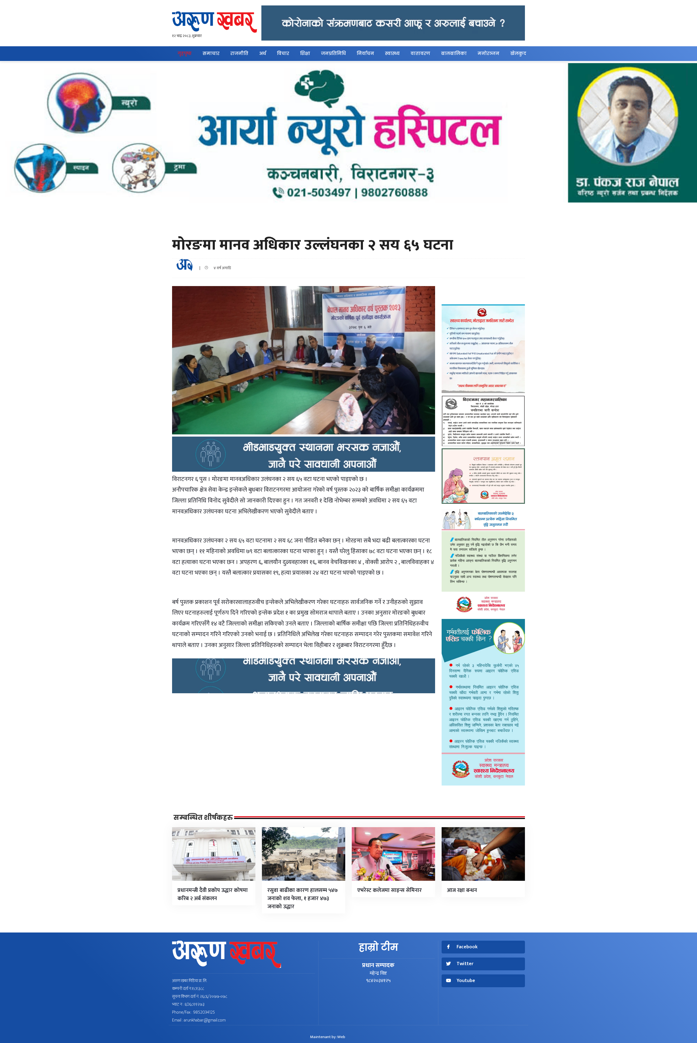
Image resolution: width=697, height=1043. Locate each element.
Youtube (466, 980)
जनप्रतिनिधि (333, 53)
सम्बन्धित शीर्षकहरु (203, 817)
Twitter (465, 964)
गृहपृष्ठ (185, 53)
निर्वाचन (365, 53)
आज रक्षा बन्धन (462, 890)
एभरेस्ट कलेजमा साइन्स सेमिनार (389, 890)
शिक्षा (305, 53)
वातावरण (420, 53)
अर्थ (262, 53)
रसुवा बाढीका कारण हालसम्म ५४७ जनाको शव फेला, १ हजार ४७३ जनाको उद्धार (302, 898)
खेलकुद (518, 53)
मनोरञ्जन (488, 53)
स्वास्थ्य (392, 53)
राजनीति (239, 53)
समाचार (211, 53)
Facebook (467, 947)
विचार (283, 53)
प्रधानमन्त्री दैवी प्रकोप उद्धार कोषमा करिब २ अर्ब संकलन (213, 894)
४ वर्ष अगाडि (221, 268)
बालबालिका (454, 53)
